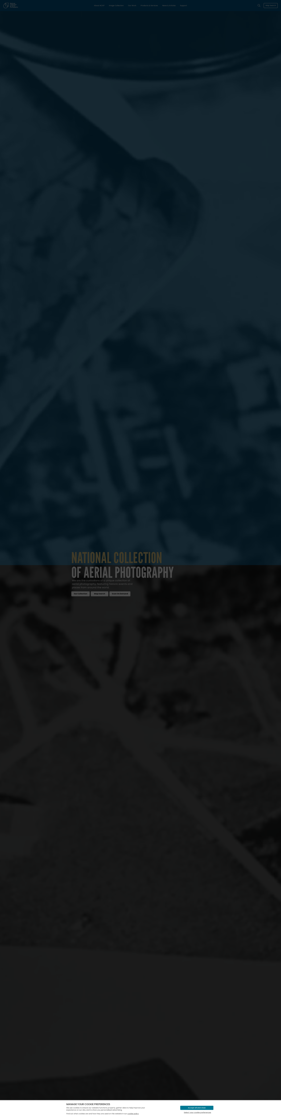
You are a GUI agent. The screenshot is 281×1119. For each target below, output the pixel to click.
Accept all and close (197, 1108)
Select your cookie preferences (197, 1112)
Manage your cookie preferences (88, 1104)
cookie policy (133, 1113)
